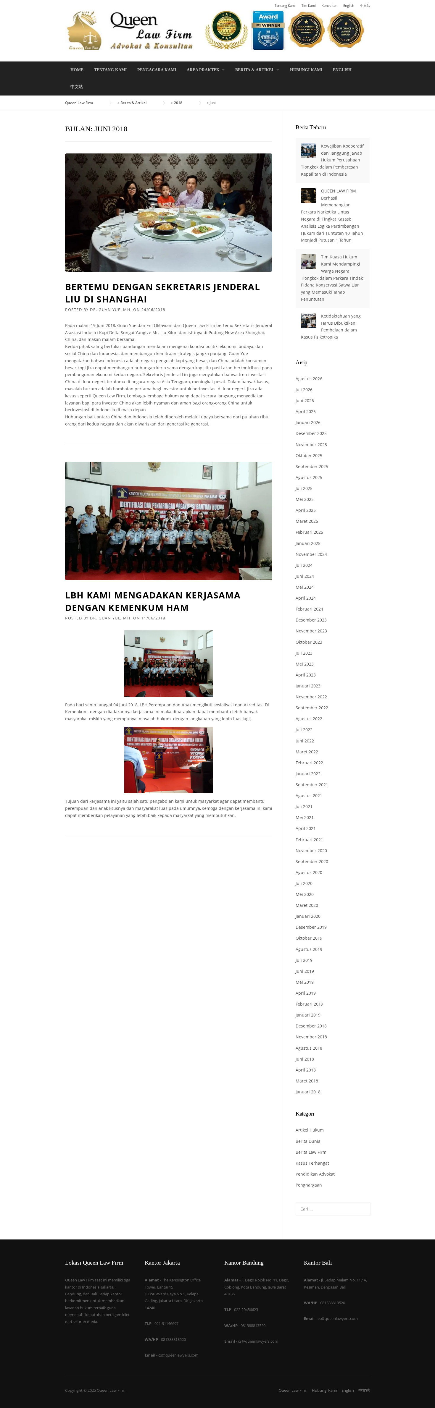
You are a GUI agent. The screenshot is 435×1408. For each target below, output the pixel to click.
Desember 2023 (311, 620)
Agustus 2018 (309, 1048)
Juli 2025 (304, 488)
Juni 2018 (305, 1059)
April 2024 (306, 598)
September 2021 (312, 784)
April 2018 (306, 1070)
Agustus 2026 (309, 378)
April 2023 (306, 675)
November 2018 (311, 1037)
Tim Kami (309, 5)
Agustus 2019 (309, 949)
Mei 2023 (305, 664)
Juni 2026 (305, 400)
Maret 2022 (307, 752)
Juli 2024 (304, 565)
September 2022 (312, 708)
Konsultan (329, 5)
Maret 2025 (307, 521)
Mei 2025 (305, 499)
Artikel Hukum (310, 1130)
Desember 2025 (311, 433)
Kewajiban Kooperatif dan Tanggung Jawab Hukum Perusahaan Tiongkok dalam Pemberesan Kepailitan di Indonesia (332, 160)
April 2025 (306, 510)
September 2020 (312, 861)
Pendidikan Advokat (315, 1174)
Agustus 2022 (309, 718)
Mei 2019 (305, 982)
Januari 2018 (308, 1092)
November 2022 (311, 697)
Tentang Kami (285, 5)
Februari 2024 (309, 609)
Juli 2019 (304, 960)
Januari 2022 (308, 773)
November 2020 (311, 850)
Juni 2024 (305, 576)
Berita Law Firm (311, 1152)
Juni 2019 (305, 971)
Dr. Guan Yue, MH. (111, 309)
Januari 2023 (308, 686)
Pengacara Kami (156, 70)
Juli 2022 (304, 729)
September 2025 (312, 466)
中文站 (365, 5)
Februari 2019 (309, 1004)
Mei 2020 (305, 894)
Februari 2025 (309, 532)
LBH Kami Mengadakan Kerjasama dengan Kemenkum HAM (153, 601)
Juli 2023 (304, 653)
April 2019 (306, 993)
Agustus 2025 (309, 477)
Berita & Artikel (254, 70)
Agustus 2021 (309, 795)
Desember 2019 (311, 927)
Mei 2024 (305, 587)
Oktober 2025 (309, 455)
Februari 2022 (309, 763)
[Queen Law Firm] (217, 30)
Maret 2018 (307, 1081)
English (348, 5)
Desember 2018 (311, 1026)
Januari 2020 (308, 916)
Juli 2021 (304, 806)
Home (76, 70)
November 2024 (311, 554)
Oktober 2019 (309, 938)
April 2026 (306, 411)
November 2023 (311, 631)
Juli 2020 (304, 883)
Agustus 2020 (309, 872)
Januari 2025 (308, 543)
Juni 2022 (305, 741)
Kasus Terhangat (312, 1163)
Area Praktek (203, 70)
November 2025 (311, 444)
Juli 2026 (304, 389)
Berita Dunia (308, 1141)
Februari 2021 (309, 839)
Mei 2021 (305, 817)
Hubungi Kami (306, 70)
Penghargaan (309, 1185)
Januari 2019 (308, 1015)
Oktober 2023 (309, 642)
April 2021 (306, 828)
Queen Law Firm (293, 1390)
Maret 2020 (307, 905)
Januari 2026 (308, 422)
